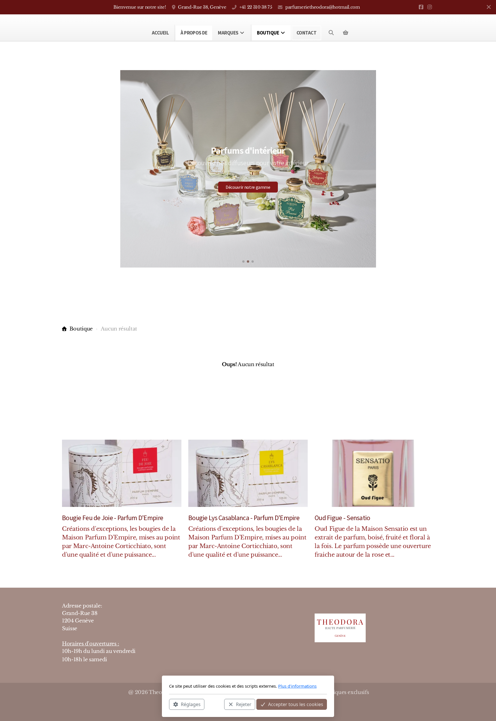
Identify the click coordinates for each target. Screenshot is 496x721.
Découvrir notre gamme (248, 187)
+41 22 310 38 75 (255, 7)
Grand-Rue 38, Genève (202, 7)
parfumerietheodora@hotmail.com (322, 7)
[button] (243, 261)
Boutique (81, 329)
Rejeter (243, 704)
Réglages (191, 704)
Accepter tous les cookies (295, 704)
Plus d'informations (297, 686)
